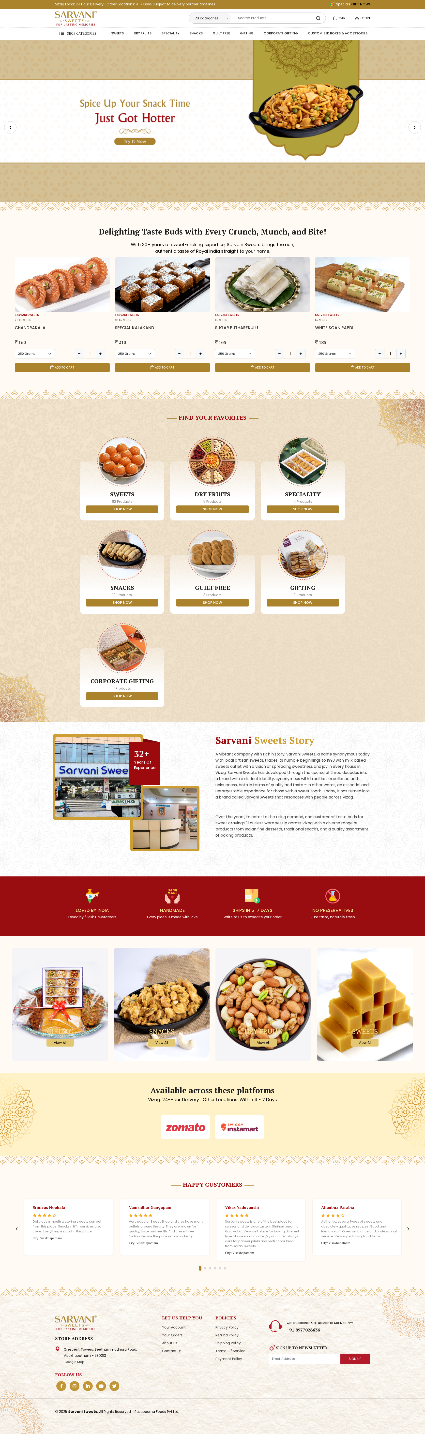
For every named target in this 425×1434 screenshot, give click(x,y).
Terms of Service (230, 1350)
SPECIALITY (171, 33)
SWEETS (117, 33)
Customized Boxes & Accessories (337, 33)
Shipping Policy (228, 1343)
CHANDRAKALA (30, 328)
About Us (169, 1343)
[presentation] (10, 127)
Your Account (174, 1327)
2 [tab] (205, 1268)
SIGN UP (355, 1358)
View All (60, 1042)
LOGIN (365, 18)
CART (342, 18)
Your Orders (172, 1335)
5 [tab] (220, 1268)
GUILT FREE (221, 33)
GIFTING (247, 33)
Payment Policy (228, 1358)
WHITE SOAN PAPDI (334, 328)
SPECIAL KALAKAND (134, 328)
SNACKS (196, 33)
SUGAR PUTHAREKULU (236, 328)
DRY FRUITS (143, 33)
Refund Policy (227, 1335)
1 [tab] (200, 1268)
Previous (16, 1229)
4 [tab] (215, 1268)
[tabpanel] (68, 1226)
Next (408, 1229)
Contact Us (172, 1350)
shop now (122, 509)
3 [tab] (210, 1268)
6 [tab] (225, 1268)
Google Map (74, 1362)
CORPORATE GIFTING (281, 33)
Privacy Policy (227, 1327)
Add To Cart (64, 367)
